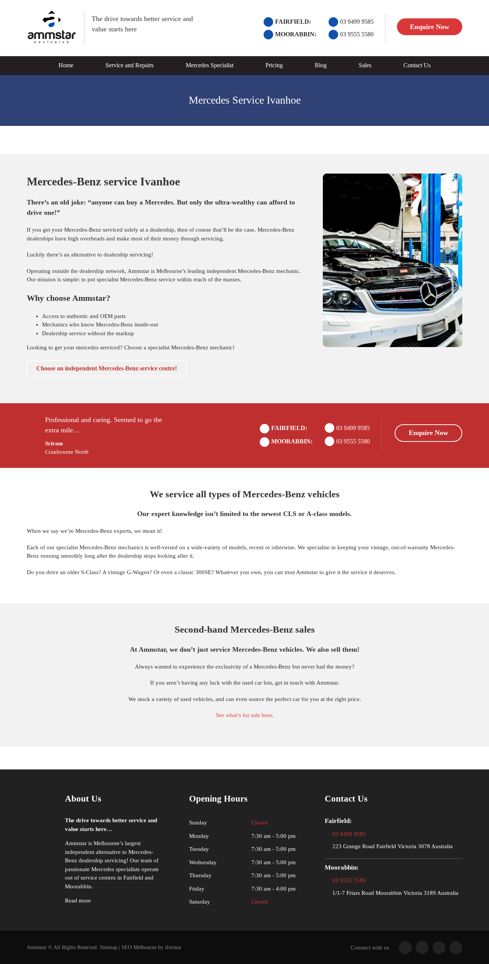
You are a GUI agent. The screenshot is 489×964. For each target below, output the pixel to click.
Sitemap (108, 947)
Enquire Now (429, 27)
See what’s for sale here (244, 715)
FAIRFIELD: (293, 21)
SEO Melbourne (139, 947)
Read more (78, 900)
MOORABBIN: (295, 34)
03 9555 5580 (357, 34)
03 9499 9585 (357, 21)
